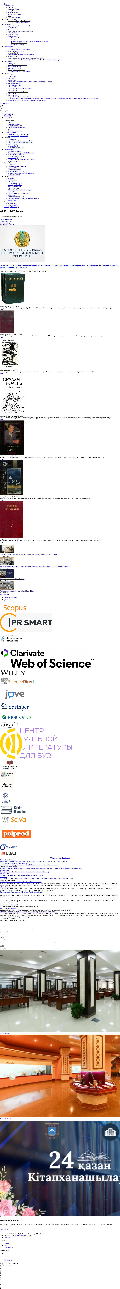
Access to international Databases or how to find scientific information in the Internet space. (35, 60)
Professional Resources (14, 66)
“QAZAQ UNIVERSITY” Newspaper (19, 22)
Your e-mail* (4, 932)
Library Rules (12, 27)
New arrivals (11, 78)
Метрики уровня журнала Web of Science (21, 153)
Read (1, 309)
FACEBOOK (8, 117)
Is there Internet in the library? (9, 905)
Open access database (14, 83)
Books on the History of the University (19, 21)
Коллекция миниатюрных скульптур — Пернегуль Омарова (27, 100)
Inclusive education (5, 221)
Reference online (13, 205)
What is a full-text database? (8, 908)
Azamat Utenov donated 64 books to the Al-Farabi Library (17, 591)
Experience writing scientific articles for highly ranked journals (29, 41)
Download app (8, 1260)
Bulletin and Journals (14, 87)
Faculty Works (12, 80)
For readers (7, 24)
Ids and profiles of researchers (16, 51)
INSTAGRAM (8, 114)
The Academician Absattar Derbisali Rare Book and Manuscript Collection (30, 82)
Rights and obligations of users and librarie (20, 26)
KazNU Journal (12, 76)
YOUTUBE (7, 116)
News (5, 1245)
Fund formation (12, 56)
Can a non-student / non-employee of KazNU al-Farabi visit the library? (21, 892)
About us (10, 7)
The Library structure (14, 9)
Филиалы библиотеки (15, 131)
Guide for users (12, 33)
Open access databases (14, 186)
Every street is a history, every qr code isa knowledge (23, 198)
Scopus (13, 39)
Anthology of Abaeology (11, 207)
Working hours (4, 103)
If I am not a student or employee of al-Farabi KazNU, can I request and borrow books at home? (28, 912)
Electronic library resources (19, 38)
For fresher (11, 29)
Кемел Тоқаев (12, 191)
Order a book (11, 203)
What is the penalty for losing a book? (11, 887)
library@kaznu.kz (9, 1237)
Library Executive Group (15, 11)
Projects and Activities (14, 14)
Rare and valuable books (15, 183)
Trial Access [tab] (7, 599)
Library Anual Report (14, 17)
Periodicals (11, 75)
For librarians (8, 61)
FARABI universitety (10, 19)
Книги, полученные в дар (16, 196)
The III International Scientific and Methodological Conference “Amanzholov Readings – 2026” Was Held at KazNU (35, 566)
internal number (21, 1235)
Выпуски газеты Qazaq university (18, 136)
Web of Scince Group (17, 44)
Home (5, 4)
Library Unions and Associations (17, 65)
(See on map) (31, 1234)
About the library (9, 5)
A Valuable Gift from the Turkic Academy (12, 579)
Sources (6, 73)
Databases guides (13, 36)
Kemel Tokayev (12, 90)
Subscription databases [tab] (10, 597)
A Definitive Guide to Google (16, 147)
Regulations (11, 63)
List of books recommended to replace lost (20, 31)
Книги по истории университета (18, 134)
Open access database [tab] (10, 601)
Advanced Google (13, 34)
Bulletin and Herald (13, 188)
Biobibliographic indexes (15, 85)
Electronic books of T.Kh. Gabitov (18, 92)
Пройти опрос (4, 1229)
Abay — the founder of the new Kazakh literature (22, 97)
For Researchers (8, 46)
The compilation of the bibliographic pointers (21, 54)
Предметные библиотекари (16, 127)
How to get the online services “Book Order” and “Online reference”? (20, 882)
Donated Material (13, 95)
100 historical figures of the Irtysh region (20, 88)
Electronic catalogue (6, 219)
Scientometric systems (14, 48)
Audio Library (12, 93)
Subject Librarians (13, 12)
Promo (9, 16)
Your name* (3, 927)
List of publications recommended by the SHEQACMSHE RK (26, 58)
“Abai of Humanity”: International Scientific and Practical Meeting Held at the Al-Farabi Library (28, 554)
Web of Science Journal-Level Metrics (19, 49)
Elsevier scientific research (19, 43)
